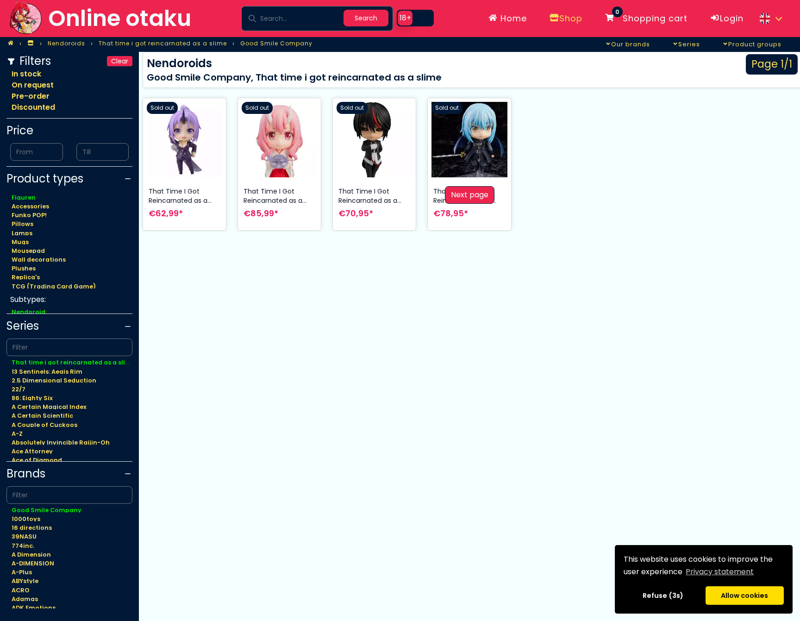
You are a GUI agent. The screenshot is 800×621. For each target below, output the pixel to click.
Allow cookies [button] (744, 595)
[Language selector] (770, 18)
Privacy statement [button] (720, 571)
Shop (570, 18)
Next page (469, 194)
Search (366, 18)
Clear (119, 61)
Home (512, 18)
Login (732, 18)
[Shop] (30, 43)
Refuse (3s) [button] (663, 595)
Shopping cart (651, 16)
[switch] (415, 18)
